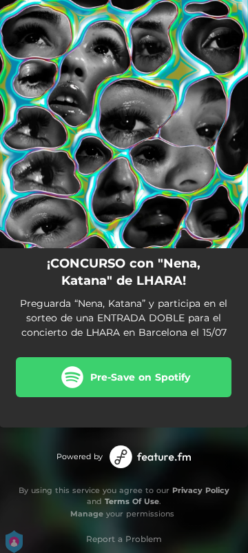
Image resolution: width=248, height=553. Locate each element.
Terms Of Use (132, 501)
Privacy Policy (200, 490)
